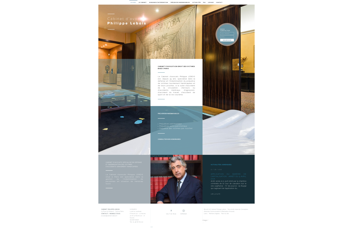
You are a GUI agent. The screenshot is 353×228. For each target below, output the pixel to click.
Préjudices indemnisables (180, 2)
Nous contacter (225, 30)
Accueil (133, 2)
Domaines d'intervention (158, 2)
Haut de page (171, 214)
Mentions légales (214, 213)
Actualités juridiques (221, 164)
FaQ (204, 2)
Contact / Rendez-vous (110, 213)
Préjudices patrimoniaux (170, 124)
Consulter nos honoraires (169, 139)
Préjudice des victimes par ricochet (176, 128)
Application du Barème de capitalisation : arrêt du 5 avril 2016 (228, 176)
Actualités (196, 2)
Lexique (211, 2)
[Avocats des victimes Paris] (127, 21)
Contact (219, 2)
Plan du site (225, 213)
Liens (205, 213)
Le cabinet (143, 2)
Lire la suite (215, 194)
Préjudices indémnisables (168, 113)
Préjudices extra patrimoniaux (173, 126)
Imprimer (183, 214)
